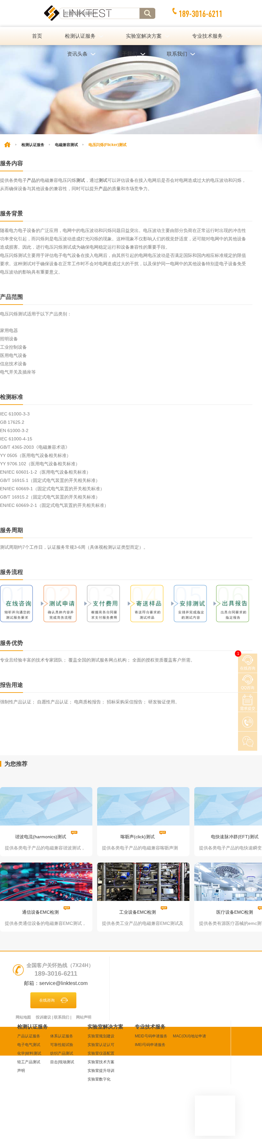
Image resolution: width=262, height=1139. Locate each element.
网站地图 (23, 1017)
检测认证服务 (32, 145)
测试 (80, 180)
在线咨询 (47, 1000)
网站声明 (83, 1017)
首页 (37, 36)
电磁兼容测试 (66, 145)
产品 (31, 180)
